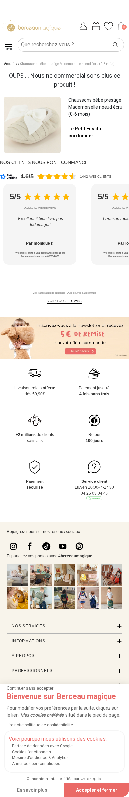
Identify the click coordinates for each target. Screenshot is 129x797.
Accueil (9, 64)
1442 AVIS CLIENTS (95, 176)
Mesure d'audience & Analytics (40, 758)
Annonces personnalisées (36, 763)
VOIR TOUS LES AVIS (64, 301)
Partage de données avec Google (42, 746)
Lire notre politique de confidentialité (40, 725)
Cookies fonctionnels (31, 752)
